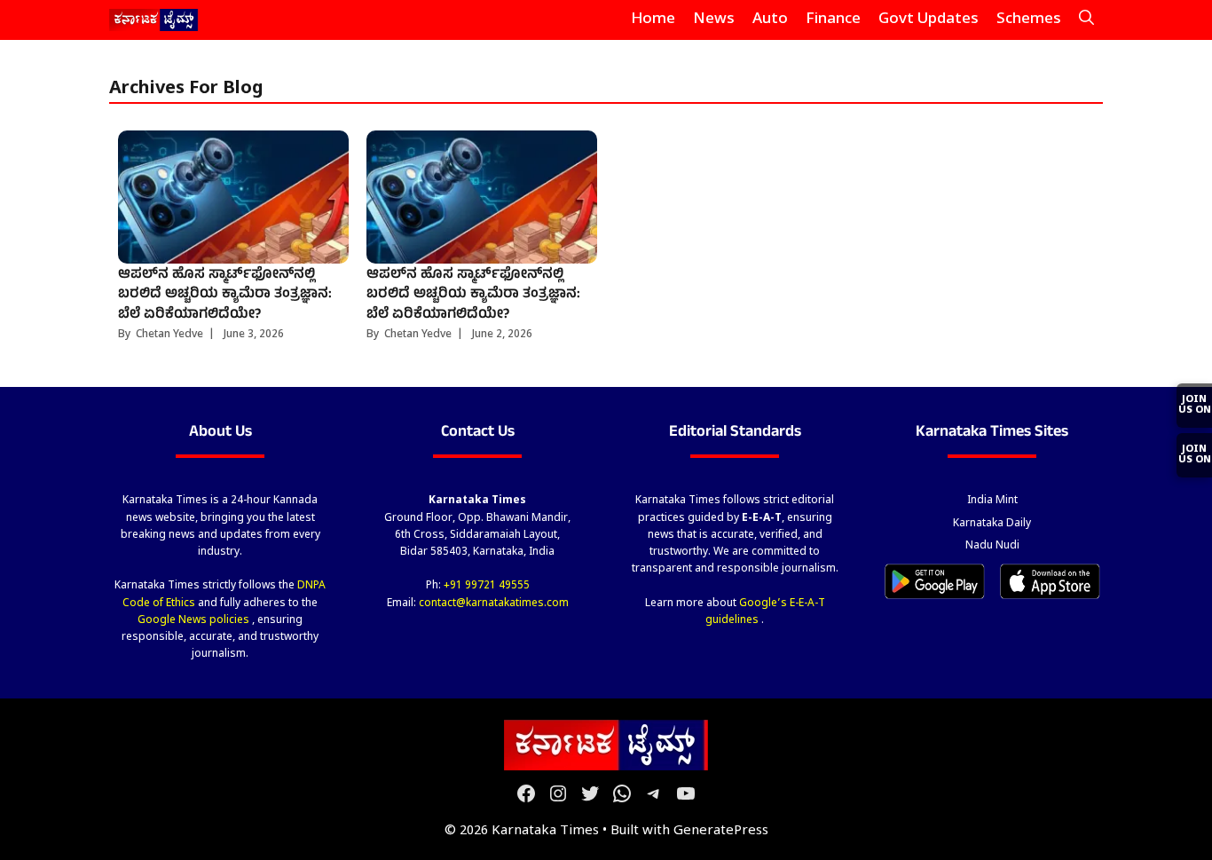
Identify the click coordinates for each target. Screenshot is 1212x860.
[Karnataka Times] (154, 20)
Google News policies (195, 620)
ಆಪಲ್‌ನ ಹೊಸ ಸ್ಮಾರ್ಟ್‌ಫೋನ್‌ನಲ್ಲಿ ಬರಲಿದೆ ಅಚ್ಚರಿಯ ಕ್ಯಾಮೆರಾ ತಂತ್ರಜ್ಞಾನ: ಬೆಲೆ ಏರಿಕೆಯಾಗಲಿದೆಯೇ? (225, 295)
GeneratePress (720, 831)
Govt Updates (928, 19)
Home (653, 19)
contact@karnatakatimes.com (494, 603)
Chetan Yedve (169, 334)
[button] (1086, 20)
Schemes (1028, 19)
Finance (833, 19)
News (714, 19)
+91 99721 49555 (487, 586)
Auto (770, 19)
